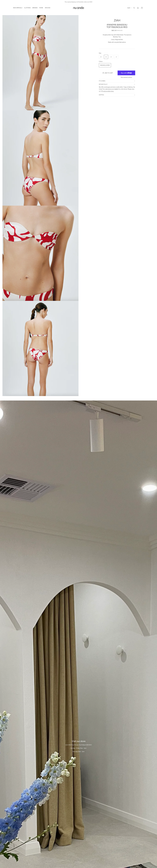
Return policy (103, 84)
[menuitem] (17, 8)
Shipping (101, 95)
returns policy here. (108, 91)
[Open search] (134, 8)
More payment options (126, 77)
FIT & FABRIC (102, 81)
